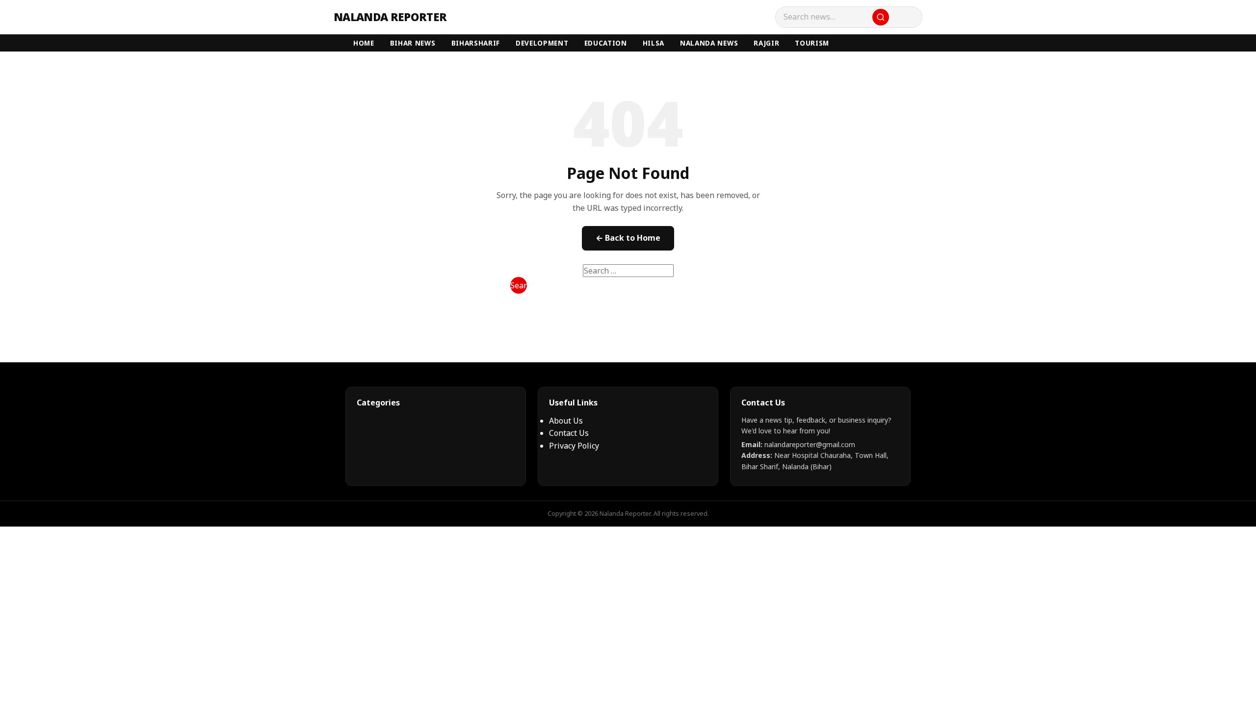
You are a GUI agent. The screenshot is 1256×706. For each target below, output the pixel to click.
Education (605, 43)
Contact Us (569, 433)
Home (363, 43)
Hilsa (653, 43)
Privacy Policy (574, 445)
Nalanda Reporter (390, 17)
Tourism (812, 43)
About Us (566, 420)
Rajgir (766, 43)
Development (542, 43)
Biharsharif (475, 43)
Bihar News (413, 43)
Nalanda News (709, 43)
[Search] (880, 17)
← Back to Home (628, 237)
